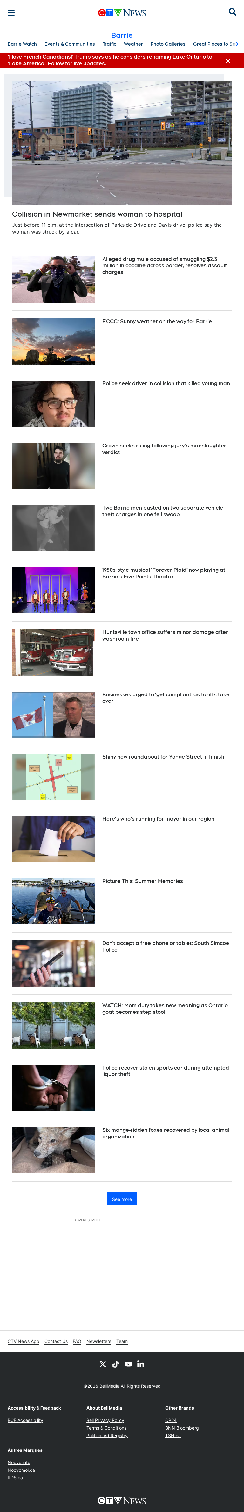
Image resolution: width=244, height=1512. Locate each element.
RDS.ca (15, 1477)
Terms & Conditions (106, 1428)
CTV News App (23, 1341)
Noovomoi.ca (21, 1470)
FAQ (77, 1341)
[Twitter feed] (103, 1364)
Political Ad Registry (107, 1435)
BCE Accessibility (25, 1420)
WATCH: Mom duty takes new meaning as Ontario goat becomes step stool (165, 1008)
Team (122, 1341)
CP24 (171, 1420)
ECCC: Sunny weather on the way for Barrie (157, 321)
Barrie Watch (22, 44)
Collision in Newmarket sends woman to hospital (97, 214)
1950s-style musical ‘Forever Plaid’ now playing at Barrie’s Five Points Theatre (163, 573)
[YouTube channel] (128, 1364)
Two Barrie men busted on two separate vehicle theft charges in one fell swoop (162, 511)
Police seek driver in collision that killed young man (166, 384)
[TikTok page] (115, 1364)
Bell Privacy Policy (105, 1420)
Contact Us (56, 1341)
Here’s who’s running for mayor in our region (158, 819)
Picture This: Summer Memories (142, 881)
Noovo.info (19, 1462)
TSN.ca (173, 1435)
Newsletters (98, 1341)
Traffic (109, 44)
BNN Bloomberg (182, 1428)
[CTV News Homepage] (122, 12)
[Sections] (11, 12)
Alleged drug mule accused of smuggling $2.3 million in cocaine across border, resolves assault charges (164, 266)
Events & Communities (69, 44)
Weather (133, 44)
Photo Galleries (168, 44)
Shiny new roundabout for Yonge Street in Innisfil (164, 757)
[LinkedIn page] (141, 1364)
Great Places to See (215, 44)
